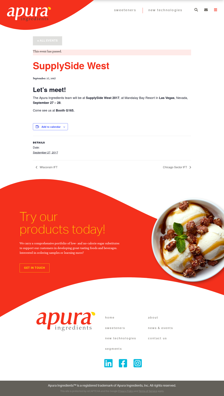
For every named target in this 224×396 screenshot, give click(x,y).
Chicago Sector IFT (175, 167)
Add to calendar (51, 126)
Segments (113, 348)
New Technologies (165, 10)
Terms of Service (148, 391)
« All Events (47, 40)
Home (110, 317)
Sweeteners (125, 10)
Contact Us (157, 338)
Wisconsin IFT (48, 167)
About (153, 317)
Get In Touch (34, 268)
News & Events (160, 328)
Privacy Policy (126, 391)
